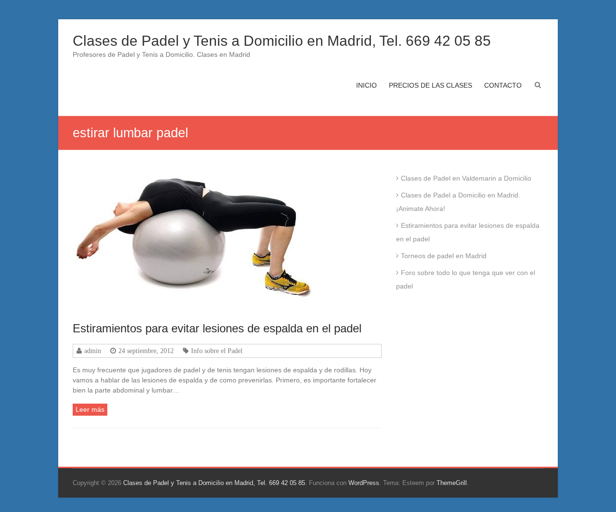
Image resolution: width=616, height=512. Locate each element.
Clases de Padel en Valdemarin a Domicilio (466, 178)
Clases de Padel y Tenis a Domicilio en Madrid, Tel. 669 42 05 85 (282, 41)
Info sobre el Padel (217, 350)
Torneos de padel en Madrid (444, 256)
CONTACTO (503, 85)
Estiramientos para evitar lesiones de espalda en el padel (217, 328)
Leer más (90, 409)
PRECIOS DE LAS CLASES (430, 85)
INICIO (366, 85)
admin (92, 350)
